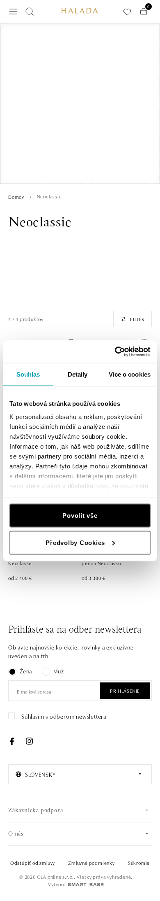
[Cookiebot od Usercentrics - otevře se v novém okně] (115, 351)
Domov (16, 196)
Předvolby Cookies (75, 542)
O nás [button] (16, 834)
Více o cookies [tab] (130, 374)
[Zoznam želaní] (127, 11)
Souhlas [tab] (28, 374)
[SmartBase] (85, 884)
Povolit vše (79, 515)
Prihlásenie (125, 690)
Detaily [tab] (78, 374)
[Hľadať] (29, 11)
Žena (26, 671)
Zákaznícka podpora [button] (35, 811)
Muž (58, 671)
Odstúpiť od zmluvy (32, 862)
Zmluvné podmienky (91, 862)
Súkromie (139, 862)
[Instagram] (29, 741)
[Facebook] (12, 741)
